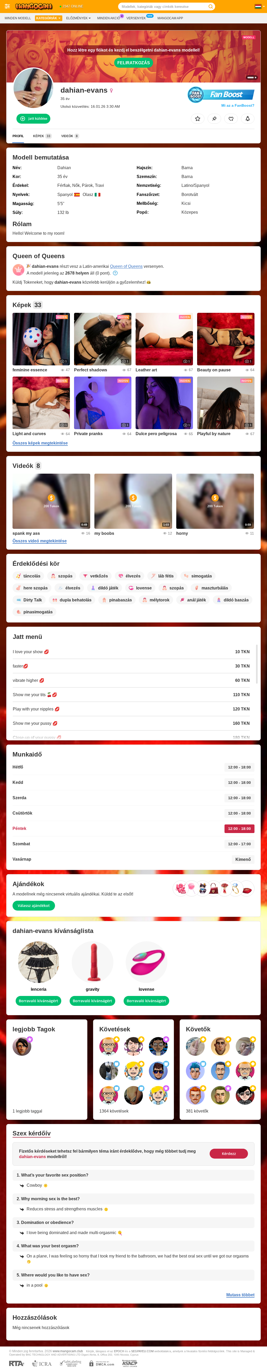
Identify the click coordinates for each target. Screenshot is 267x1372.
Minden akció (108, 18)
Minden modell (18, 18)
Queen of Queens (126, 266)
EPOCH (119, 1351)
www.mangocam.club (68, 1351)
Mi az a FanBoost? (237, 105)
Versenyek (136, 18)
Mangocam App (170, 18)
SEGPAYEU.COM (142, 1351)
